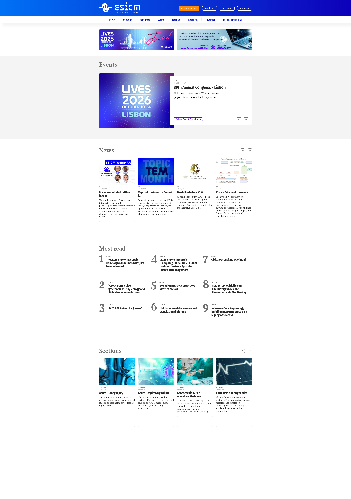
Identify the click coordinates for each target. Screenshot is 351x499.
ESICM (112, 19)
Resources (145, 19)
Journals (176, 19)
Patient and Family (232, 19)
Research (193, 19)
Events (161, 19)
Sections (127, 19)
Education (210, 19)
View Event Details (34, 119)
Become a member (189, 8)
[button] (246, 119)
